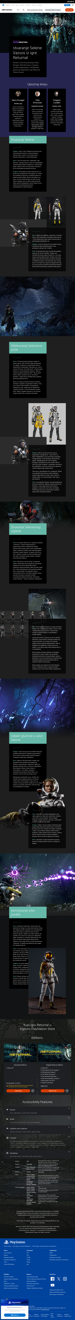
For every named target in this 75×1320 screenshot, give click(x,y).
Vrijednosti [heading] (53, 1250)
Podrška (39, 5)
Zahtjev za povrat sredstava (11, 1288)
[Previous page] (18, 10)
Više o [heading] (6, 1250)
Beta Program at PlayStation (57, 1294)
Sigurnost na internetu (55, 1257)
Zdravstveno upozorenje (33, 1283)
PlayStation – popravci (9, 1283)
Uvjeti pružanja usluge (32, 1276)
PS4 (28, 1255)
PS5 (13, 5)
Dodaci (27, 5)
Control (61, 119)
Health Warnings (42, 1188)
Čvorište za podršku (9, 1276)
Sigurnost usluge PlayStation (11, 1279)
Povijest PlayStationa (9, 1264)
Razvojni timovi (30, 1286)
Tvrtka (5, 1262)
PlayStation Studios (9, 1257)
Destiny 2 (40, 126)
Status (5, 1281)
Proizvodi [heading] (30, 1250)
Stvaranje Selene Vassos (52, 10)
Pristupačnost (53, 1255)
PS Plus (22, 5)
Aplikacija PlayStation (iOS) (56, 1290)
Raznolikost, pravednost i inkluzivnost (59, 1259)
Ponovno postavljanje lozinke (11, 1286)
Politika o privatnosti (36, 1315)
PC (23, 10)
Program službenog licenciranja (35, 1288)
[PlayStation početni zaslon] (3, 5)
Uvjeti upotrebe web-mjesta (45, 1315)
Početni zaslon (7, 1246)
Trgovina (8, 5)
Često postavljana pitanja (35, 10)
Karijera (6, 1255)
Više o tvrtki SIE (7, 1253)
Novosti (33, 5)
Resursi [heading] (29, 1274)
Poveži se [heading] (52, 1274)
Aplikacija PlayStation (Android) (57, 1292)
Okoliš (51, 1253)
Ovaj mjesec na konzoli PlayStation (22, 1246)
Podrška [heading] (6, 1274)
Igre (17, 5)
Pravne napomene (30, 1315)
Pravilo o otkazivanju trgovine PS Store (36, 1279)
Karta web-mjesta (52, 1315)
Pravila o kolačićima (60, 1315)
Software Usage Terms (67, 1315)
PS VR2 (28, 1257)
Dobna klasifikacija (31, 1281)
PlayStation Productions (10, 1259)
